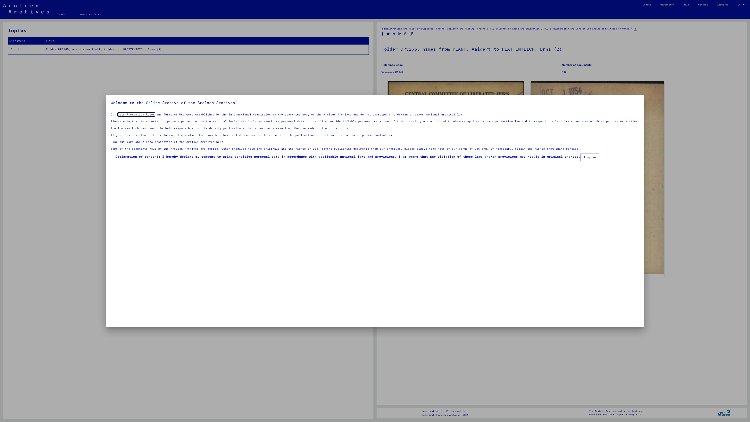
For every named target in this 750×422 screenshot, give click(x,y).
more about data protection (149, 142)
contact (380, 135)
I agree (590, 157)
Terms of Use (174, 114)
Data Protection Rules (136, 114)
